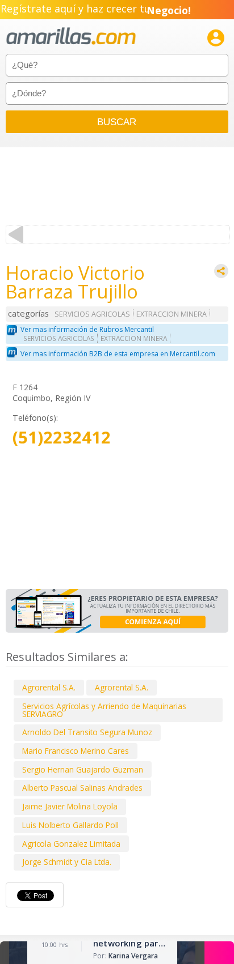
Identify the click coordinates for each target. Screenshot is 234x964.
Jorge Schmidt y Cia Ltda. (66, 861)
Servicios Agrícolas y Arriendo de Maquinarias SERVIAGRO (104, 710)
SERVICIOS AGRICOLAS (92, 314)
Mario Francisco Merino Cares (75, 750)
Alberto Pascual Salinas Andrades (82, 787)
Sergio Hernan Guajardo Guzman (82, 769)
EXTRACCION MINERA (171, 314)
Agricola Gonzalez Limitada (71, 843)
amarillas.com (71, 36)
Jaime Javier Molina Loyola (70, 806)
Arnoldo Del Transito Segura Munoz (87, 732)
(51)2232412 (61, 437)
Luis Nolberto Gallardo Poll (70, 825)
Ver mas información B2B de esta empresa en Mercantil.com (117, 354)
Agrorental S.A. (49, 687)
